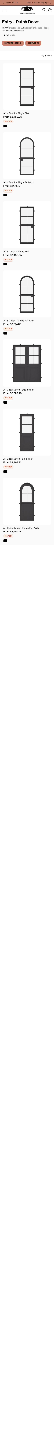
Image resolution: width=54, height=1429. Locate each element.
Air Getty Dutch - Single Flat (18, 459)
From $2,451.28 (12, 531)
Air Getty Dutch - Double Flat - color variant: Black (5, 402)
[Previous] (3, 3)
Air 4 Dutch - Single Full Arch (18, 182)
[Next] (50, 3)
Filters (48, 55)
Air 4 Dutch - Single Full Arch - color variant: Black (5, 195)
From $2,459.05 (12, 117)
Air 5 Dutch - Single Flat (16, 251)
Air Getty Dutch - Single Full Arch (21, 528)
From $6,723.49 (12, 393)
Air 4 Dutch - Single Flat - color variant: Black (5, 126)
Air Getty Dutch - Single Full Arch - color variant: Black (5, 540)
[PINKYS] (27, 8)
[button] (44, 10)
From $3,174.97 (11, 186)
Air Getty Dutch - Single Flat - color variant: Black (5, 471)
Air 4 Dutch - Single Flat (16, 113)
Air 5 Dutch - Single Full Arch (18, 321)
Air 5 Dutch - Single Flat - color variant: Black (5, 264)
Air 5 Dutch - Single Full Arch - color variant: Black (5, 333)
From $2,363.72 (12, 462)
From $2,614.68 (12, 324)
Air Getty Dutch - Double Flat (18, 390)
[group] (27, 3)
